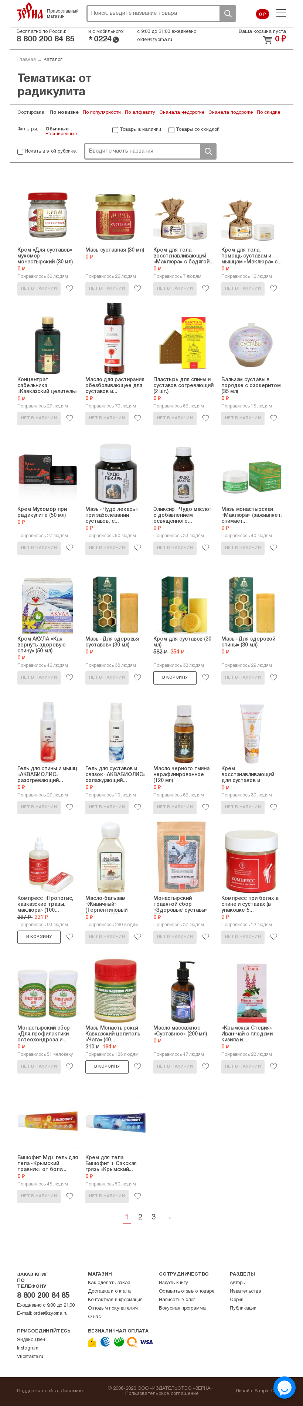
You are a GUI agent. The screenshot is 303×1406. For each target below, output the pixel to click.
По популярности (102, 112)
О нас (94, 1317)
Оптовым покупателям (113, 1308)
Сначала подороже (230, 112)
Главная (26, 60)
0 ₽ (262, 15)
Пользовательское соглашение (162, 1394)
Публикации (243, 1308)
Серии (237, 1300)
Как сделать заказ (109, 1283)
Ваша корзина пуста (262, 32)
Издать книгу (173, 1283)
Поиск (227, 13)
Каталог (53, 60)
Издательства (245, 1291)
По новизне (64, 112)
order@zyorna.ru (154, 40)
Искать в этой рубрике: (51, 151)
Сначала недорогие (181, 112)
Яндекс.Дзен (31, 1340)
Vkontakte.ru (30, 1357)
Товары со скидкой (197, 129)
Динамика (73, 1391)
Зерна (30, 11)
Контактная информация (115, 1300)
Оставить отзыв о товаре (186, 1291)
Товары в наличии (140, 129)
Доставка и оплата (109, 1291)
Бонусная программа (182, 1308)
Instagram (27, 1348)
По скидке (268, 112)
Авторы (238, 1283)
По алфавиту (140, 112)
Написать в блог (177, 1300)
